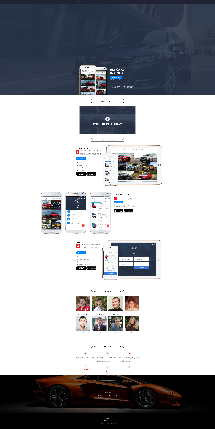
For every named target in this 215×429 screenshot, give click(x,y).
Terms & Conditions (107, 420)
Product (116, 2)
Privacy (107, 418)
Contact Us (135, 2)
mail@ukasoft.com (108, 392)
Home (106, 2)
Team (125, 2)
